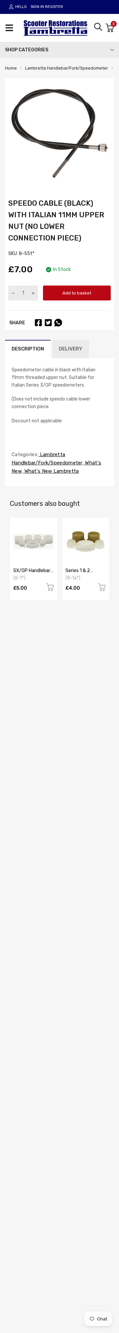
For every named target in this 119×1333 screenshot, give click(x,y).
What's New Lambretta (51, 471)
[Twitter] (48, 323)
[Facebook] (38, 323)
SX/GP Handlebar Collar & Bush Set (31, 573)
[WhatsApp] (58, 323)
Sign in (37, 7)
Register (54, 7)
